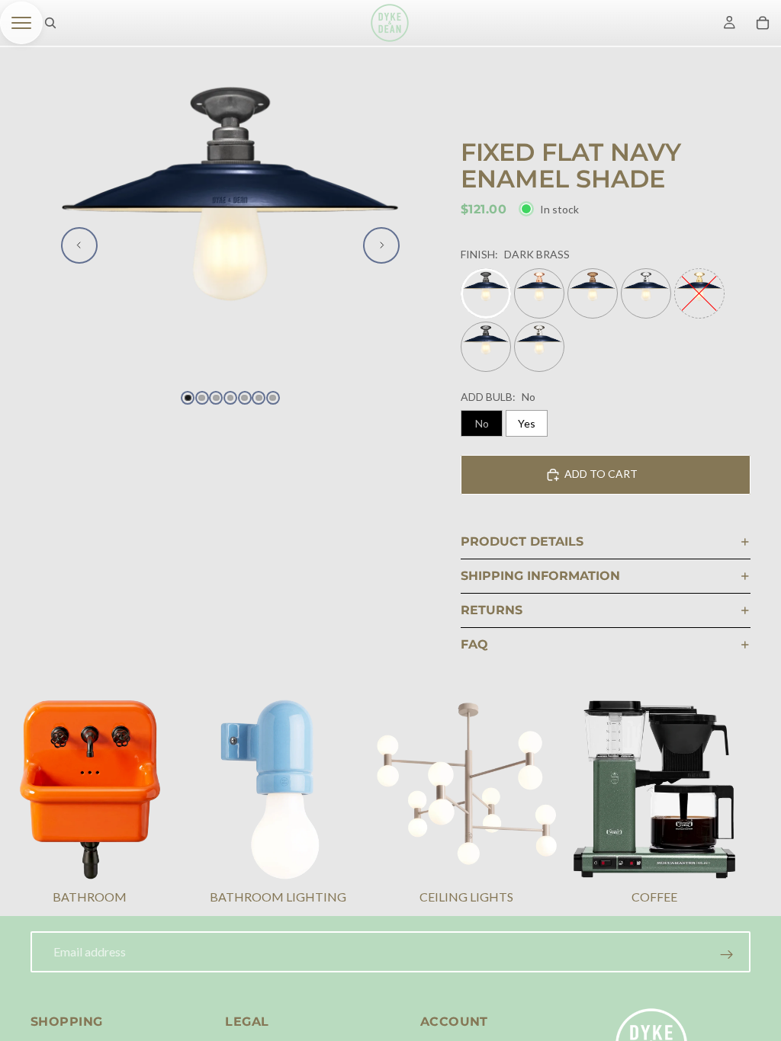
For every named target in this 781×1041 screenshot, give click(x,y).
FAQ (474, 644)
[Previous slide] (79, 245)
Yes (526, 423)
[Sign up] (727, 955)
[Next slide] (381, 245)
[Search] (50, 23)
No (482, 423)
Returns (491, 610)
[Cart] (762, 23)
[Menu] (21, 23)
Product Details (522, 541)
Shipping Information (540, 576)
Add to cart (601, 473)
